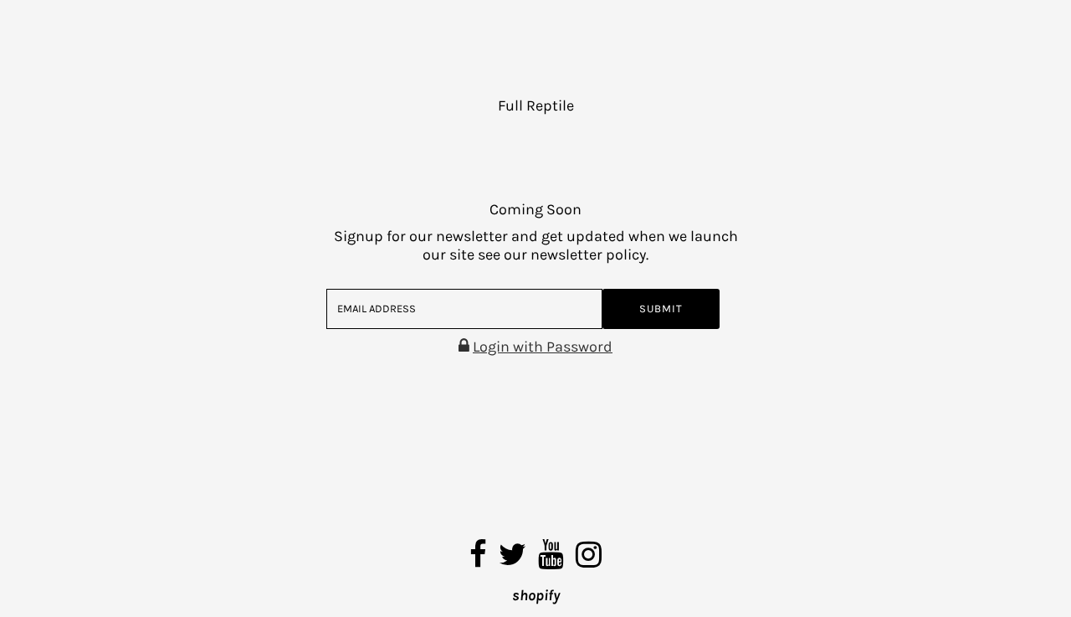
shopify (536, 595)
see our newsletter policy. (563, 254)
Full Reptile (536, 105)
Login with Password (542, 346)
